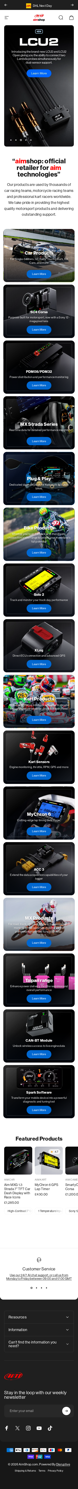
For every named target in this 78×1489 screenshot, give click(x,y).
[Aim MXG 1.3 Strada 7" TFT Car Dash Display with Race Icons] (18, 1161)
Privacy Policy (55, 1470)
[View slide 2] (36, 1287)
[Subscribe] (66, 1411)
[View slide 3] (41, 1287)
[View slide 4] (46, 1287)
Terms (42, 1470)
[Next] (72, 5)
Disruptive (63, 1464)
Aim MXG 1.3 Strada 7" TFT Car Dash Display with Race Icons (17, 1191)
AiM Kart (41, 1179)
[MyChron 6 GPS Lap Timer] (49, 1161)
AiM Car (9, 1179)
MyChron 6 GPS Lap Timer (46, 1187)
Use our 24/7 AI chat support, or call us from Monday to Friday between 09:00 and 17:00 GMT (39, 1276)
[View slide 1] (31, 1287)
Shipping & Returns (25, 1470)
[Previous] (5, 5)
